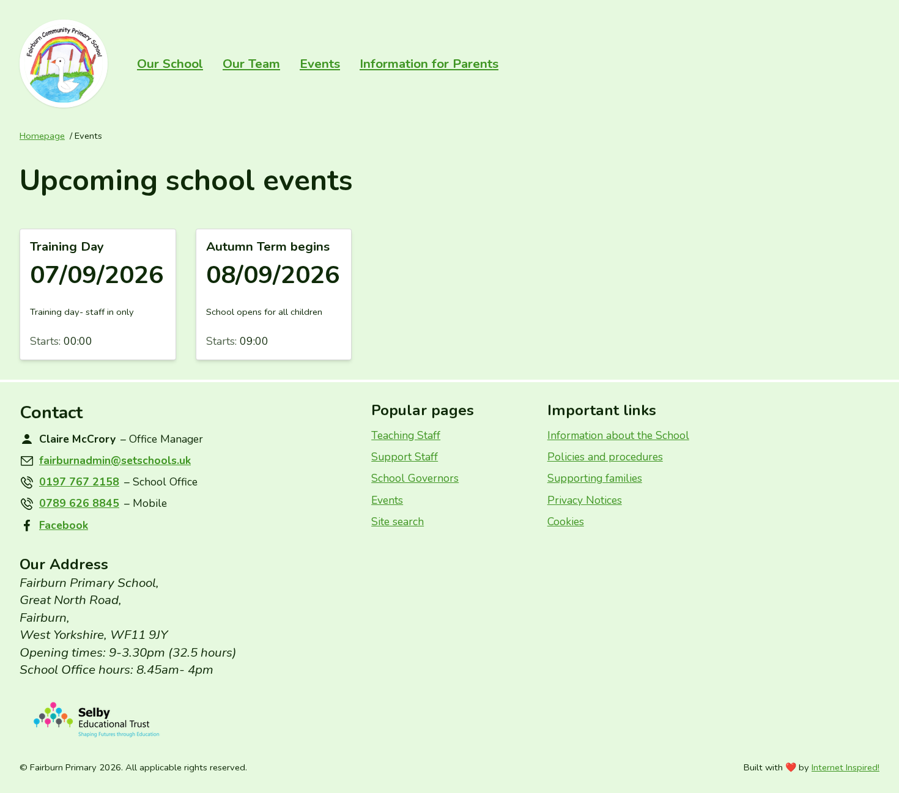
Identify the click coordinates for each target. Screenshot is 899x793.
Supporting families (594, 478)
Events (320, 63)
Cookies (565, 521)
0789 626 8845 (79, 503)
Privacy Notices (584, 500)
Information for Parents (429, 63)
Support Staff (404, 456)
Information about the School (618, 435)
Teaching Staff (405, 435)
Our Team (251, 63)
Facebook (63, 525)
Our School (170, 63)
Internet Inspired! (845, 767)
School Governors (415, 478)
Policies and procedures (605, 456)
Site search (397, 521)
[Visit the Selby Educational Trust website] (186, 720)
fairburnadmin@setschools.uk (115, 460)
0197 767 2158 (79, 481)
